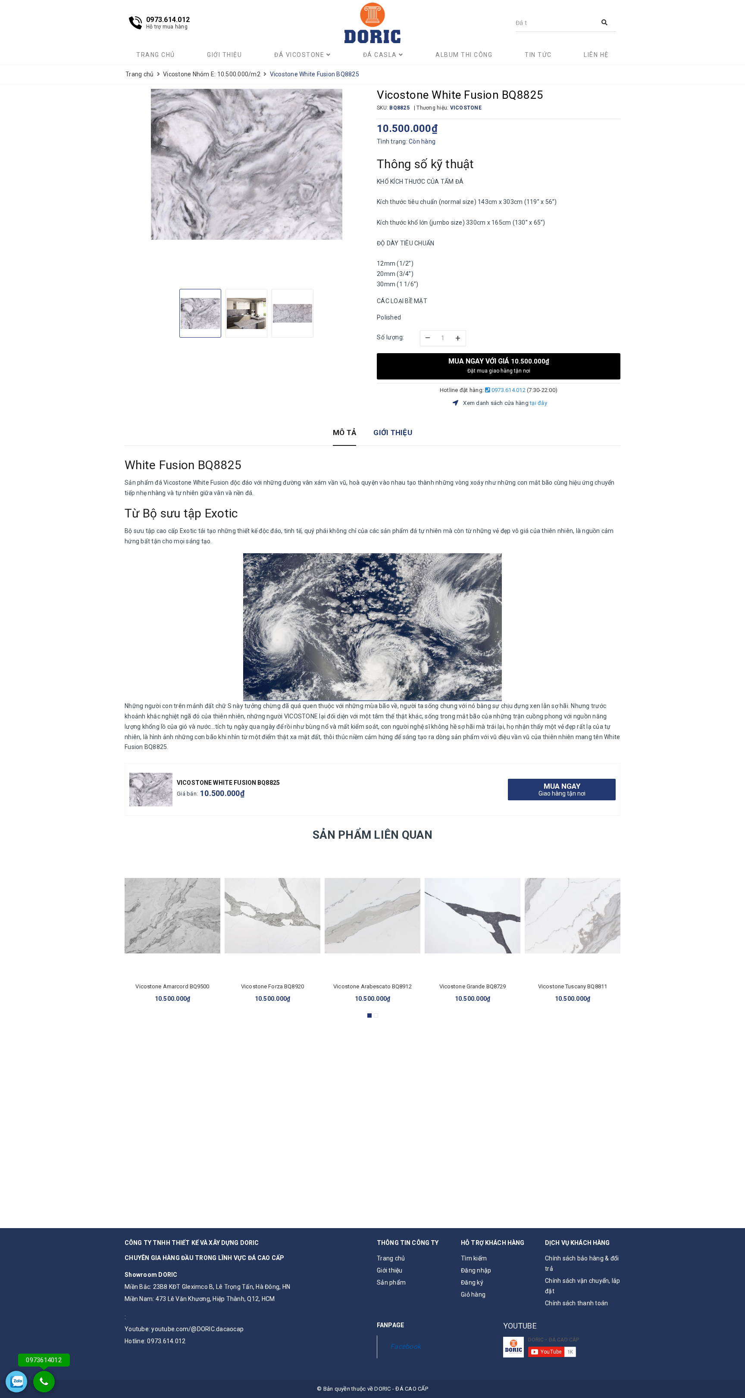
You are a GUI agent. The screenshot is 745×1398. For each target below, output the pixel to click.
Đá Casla (381, 54)
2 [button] (376, 1015)
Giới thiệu (224, 54)
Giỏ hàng (473, 1294)
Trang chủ (155, 54)
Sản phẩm (391, 1282)
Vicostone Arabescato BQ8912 (372, 986)
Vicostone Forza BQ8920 (272, 986)
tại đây (538, 403)
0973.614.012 (508, 390)
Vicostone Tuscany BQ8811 (572, 986)
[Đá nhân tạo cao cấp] (372, 23)
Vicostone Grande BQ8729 (472, 986)
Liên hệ (596, 54)
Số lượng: (390, 337)
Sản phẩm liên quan (372, 834)
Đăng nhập (476, 1270)
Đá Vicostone (300, 54)
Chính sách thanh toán (576, 1303)
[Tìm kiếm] (604, 22)
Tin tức (538, 54)
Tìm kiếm (474, 1258)
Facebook (405, 1346)
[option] (246, 164)
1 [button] (369, 1015)
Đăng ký (472, 1282)
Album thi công (463, 54)
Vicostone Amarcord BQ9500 (172, 986)
